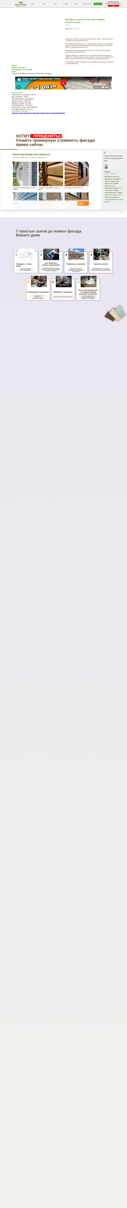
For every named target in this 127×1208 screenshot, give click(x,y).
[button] (113, 6)
